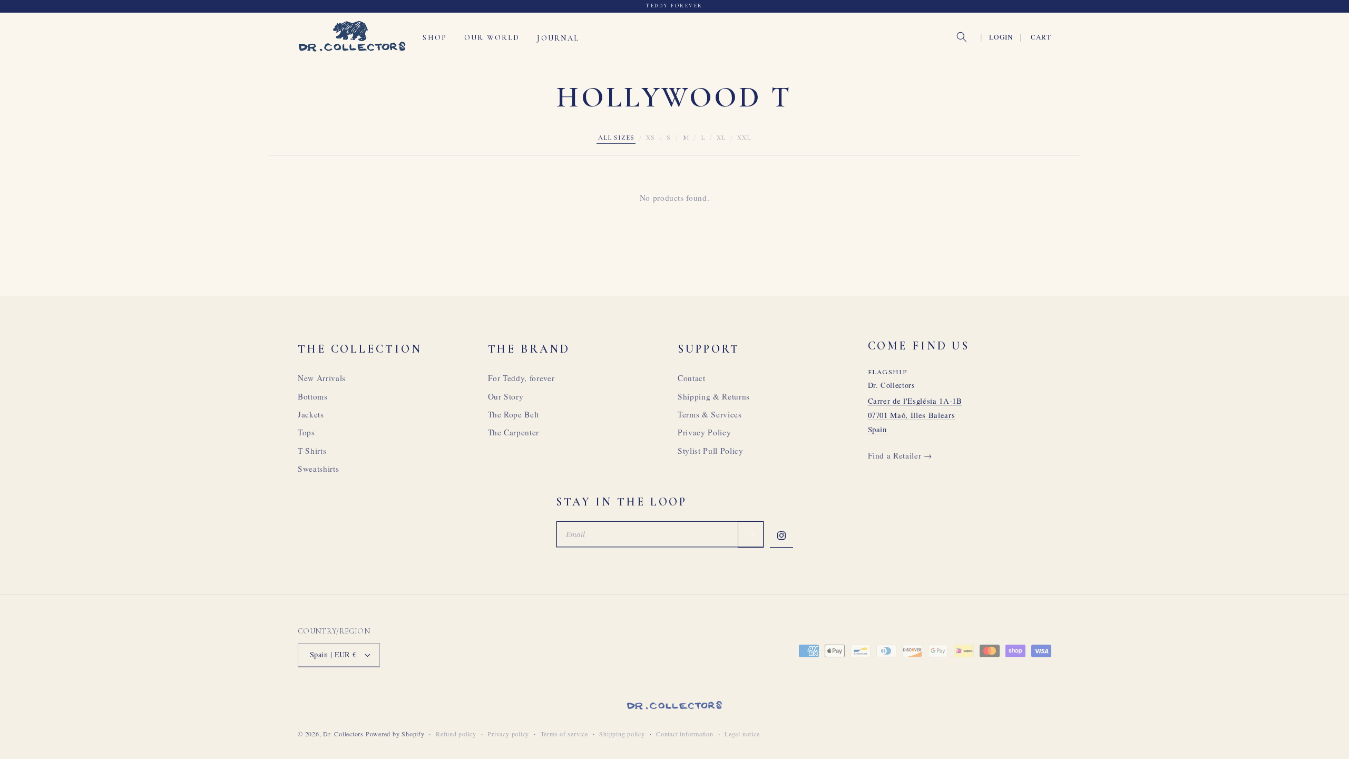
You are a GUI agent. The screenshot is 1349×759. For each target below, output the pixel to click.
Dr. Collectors (343, 733)
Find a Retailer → (900, 455)
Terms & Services (710, 414)
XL (721, 137)
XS (650, 137)
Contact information (684, 733)
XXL (744, 137)
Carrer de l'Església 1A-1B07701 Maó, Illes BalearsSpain (915, 414)
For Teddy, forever (521, 378)
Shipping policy (622, 733)
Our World (492, 37)
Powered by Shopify (395, 733)
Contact (692, 378)
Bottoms (313, 396)
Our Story (506, 396)
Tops (306, 432)
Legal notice (742, 733)
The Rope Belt (514, 414)
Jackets (311, 414)
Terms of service (564, 733)
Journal (558, 37)
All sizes (616, 137)
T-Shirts (312, 450)
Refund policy (456, 733)
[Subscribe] (750, 534)
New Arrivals (322, 378)
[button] (961, 37)
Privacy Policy (704, 432)
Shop (435, 37)
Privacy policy (508, 733)
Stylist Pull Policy (711, 450)
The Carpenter (514, 432)
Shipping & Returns (714, 396)
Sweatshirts (318, 468)
